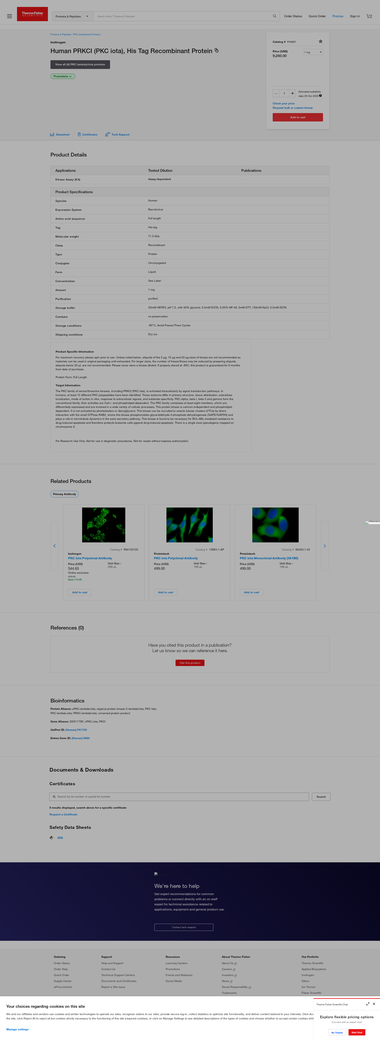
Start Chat (357, 1032)
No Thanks (337, 1032)
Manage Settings (17, 1029)
